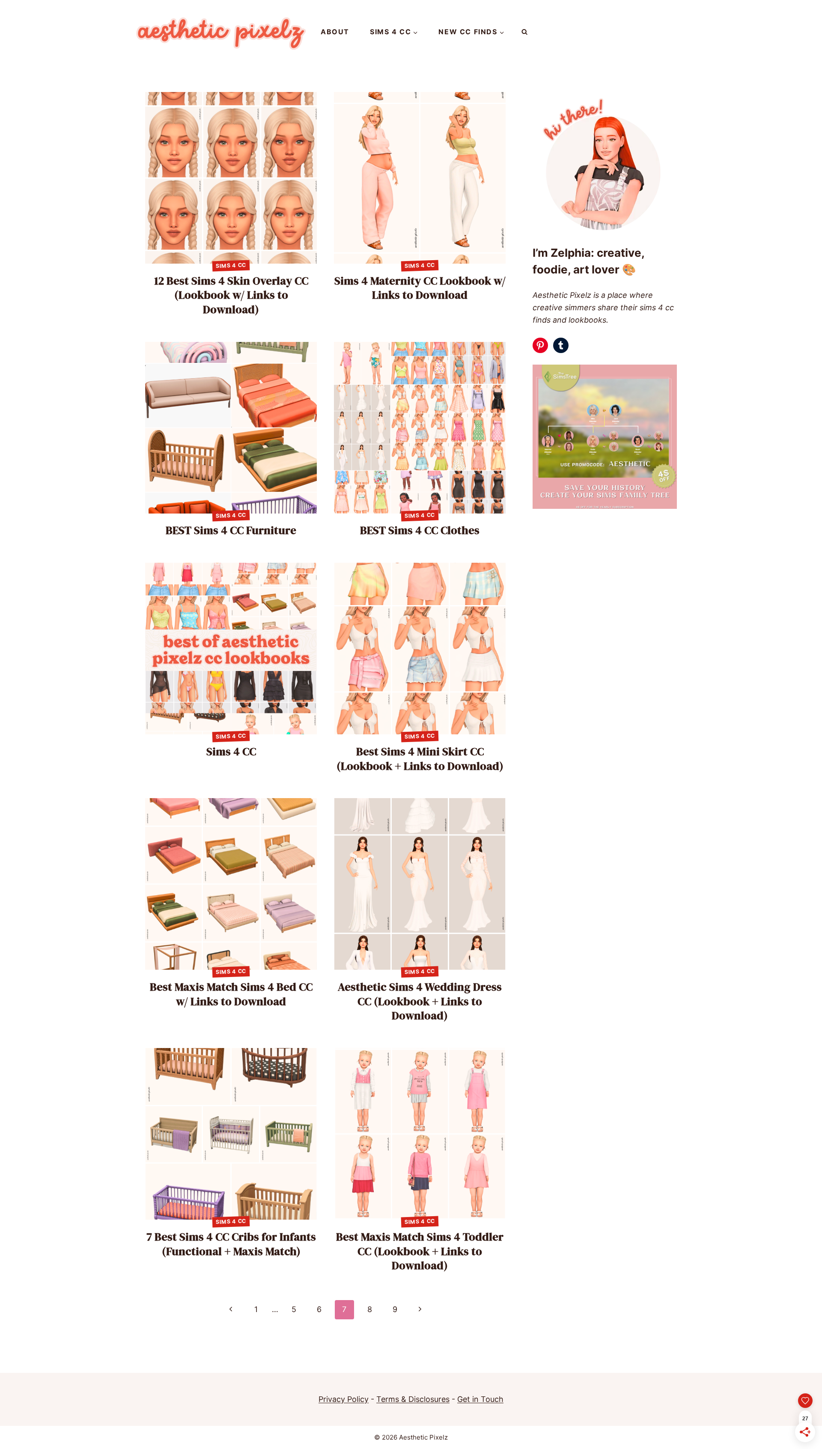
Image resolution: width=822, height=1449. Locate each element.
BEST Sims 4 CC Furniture (231, 530)
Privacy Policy (344, 1399)
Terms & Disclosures (413, 1399)
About (335, 31)
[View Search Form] (524, 32)
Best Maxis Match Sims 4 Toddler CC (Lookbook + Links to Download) (419, 1251)
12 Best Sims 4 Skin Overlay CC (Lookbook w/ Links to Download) (231, 295)
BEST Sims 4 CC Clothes (420, 530)
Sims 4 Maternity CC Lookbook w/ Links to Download (420, 288)
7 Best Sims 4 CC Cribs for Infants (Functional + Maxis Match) (231, 1244)
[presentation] (231, 178)
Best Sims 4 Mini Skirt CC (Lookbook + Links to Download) (420, 759)
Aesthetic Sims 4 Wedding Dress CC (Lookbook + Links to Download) (420, 1001)
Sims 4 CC (231, 265)
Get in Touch (480, 1399)
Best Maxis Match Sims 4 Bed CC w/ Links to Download (231, 994)
